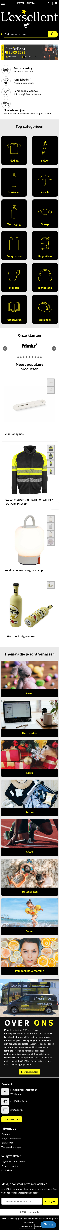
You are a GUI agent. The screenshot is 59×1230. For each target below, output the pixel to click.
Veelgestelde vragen (11, 1147)
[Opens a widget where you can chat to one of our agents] (48, 1225)
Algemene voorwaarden (13, 1161)
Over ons (5, 1134)
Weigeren (38, 1226)
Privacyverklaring (9, 1166)
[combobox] (25, 34)
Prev (5, 52)
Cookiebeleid (7, 1170)
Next (54, 52)
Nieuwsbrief (7, 1142)
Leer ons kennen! (29, 1071)
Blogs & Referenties (11, 1138)
